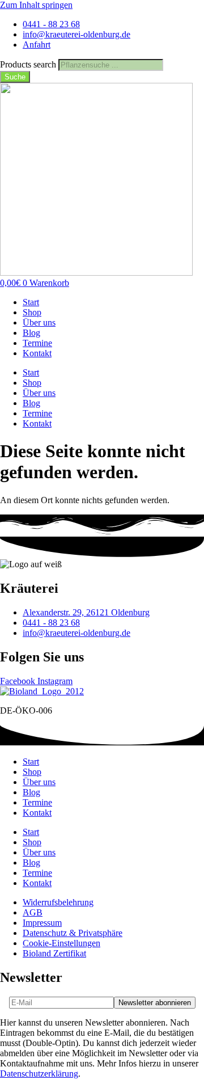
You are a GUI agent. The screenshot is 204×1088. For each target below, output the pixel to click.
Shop (32, 312)
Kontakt (37, 353)
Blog (31, 333)
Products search (29, 64)
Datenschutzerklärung (39, 1073)
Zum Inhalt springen (36, 5)
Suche (15, 77)
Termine (37, 343)
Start (31, 302)
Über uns (39, 322)
